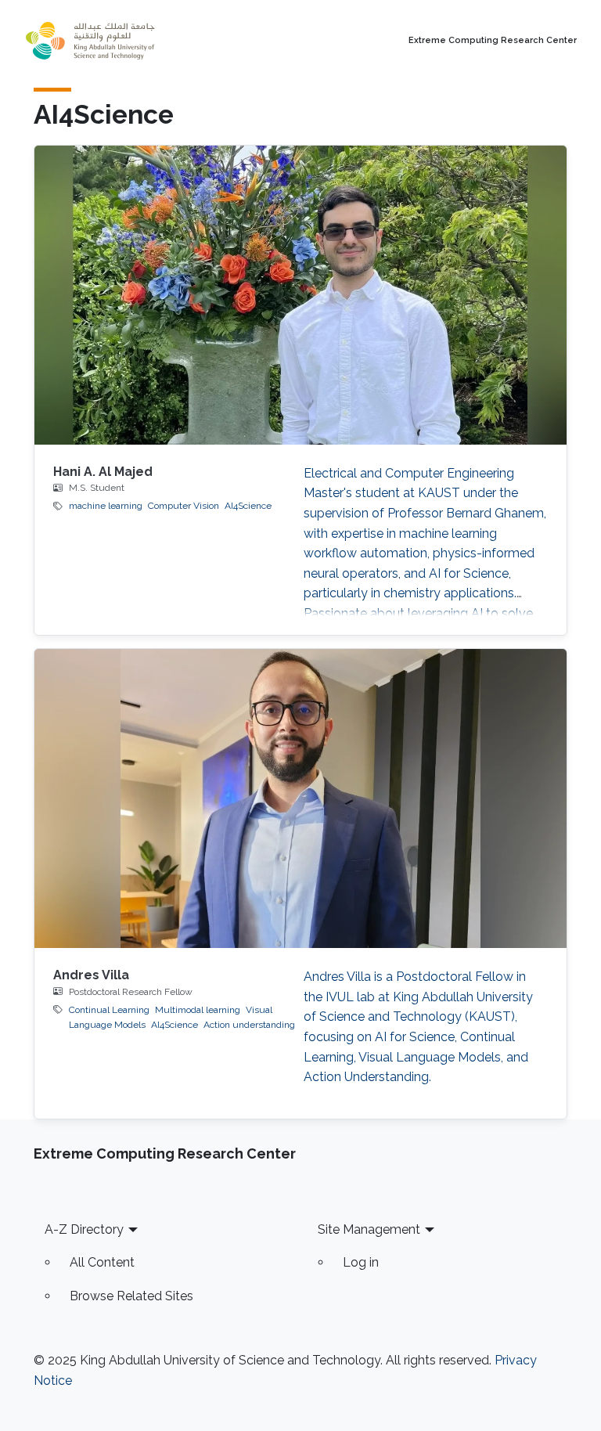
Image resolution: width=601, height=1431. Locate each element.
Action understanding (249, 1024)
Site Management (369, 1229)
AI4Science (248, 505)
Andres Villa (91, 975)
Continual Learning (109, 1009)
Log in (361, 1262)
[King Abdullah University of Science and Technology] (124, 40)
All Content (102, 1262)
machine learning (105, 505)
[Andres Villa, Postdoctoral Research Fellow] (300, 798)
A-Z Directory (84, 1229)
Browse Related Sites (131, 1296)
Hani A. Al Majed (103, 471)
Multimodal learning (197, 1009)
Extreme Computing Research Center (492, 40)
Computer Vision (183, 505)
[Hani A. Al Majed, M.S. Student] (300, 295)
